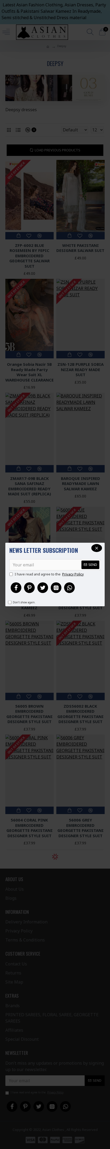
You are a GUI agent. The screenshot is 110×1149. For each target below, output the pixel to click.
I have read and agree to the (49, 574)
